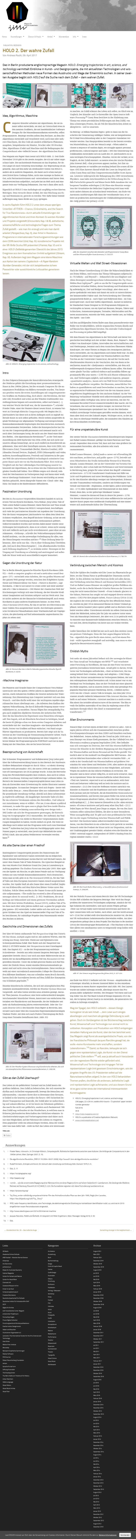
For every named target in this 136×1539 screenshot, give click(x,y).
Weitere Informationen (108, 1535)
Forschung (51, 1281)
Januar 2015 (97, 1439)
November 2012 (98, 1514)
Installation (51, 1321)
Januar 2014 (97, 1477)
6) (8, 837)
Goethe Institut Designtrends (12, 1326)
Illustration (51, 1276)
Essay (50, 1297)
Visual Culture (52, 1358)
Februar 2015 (97, 1436)
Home (4, 36)
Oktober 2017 (97, 1339)
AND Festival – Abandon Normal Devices (15, 1257)
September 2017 (98, 1342)
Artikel (49, 36)
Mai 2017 (96, 1351)
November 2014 (98, 1445)
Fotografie (51, 1315)
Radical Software (8, 1354)
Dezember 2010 (98, 1527)
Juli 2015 (96, 1420)
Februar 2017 (97, 1361)
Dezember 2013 (98, 1480)
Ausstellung (52, 1254)
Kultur (50, 1309)
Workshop (51, 1294)
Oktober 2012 (97, 1517)
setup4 (5, 1363)
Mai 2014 (96, 1464)
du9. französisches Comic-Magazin (13, 1311)
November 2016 (98, 1370)
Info (74, 36)
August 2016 (97, 1380)
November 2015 (98, 1408)
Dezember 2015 (98, 1405)
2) (45, 436)
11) (84, 711)
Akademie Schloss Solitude (11, 1254)
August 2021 (97, 1251)
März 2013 (96, 1508)
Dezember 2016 (98, 1367)
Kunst (50, 1312)
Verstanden (125, 1535)
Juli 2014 (96, 1458)
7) (27, 980)
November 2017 (98, 1336)
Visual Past (6, 1391)
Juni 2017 (96, 1348)
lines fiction (6, 1341)
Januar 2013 (97, 1511)
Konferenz (51, 1284)
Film (49, 1303)
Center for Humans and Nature (12, 1276)
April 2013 (96, 1505)
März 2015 (96, 1433)
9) (92, 282)
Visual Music (52, 1361)
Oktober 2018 (97, 1301)
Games (50, 1269)
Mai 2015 (96, 1426)
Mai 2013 (96, 1502)
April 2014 (96, 1467)
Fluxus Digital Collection (10, 1320)
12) (87, 1047)
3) (40, 539)
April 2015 (96, 1430)
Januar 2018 (97, 1329)
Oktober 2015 (97, 1411)
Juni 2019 (96, 1276)
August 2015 (97, 1417)
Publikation (8, 45)
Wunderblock (64, 36)
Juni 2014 (96, 1461)
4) (29, 548)
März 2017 (96, 1358)
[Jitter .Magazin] (68, 17)
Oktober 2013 (97, 1486)
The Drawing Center (9, 1373)
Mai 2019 (96, 1279)
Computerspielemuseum (10, 1292)
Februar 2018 (97, 1326)
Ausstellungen (16, 36)
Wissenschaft (52, 1343)
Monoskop (6, 1348)
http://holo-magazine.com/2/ (87, 1114)
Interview (51, 1306)
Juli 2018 (96, 1311)
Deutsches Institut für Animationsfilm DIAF (16, 1301)
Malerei (50, 1331)
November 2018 (98, 1298)
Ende (35, 199)
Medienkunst (52, 1334)
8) (86, 117)
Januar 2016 (97, 1402)
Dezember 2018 (98, 1295)
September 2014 (98, 1452)
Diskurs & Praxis (34, 36)
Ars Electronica (7, 1264)
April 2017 (96, 1354)
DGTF (4, 1304)
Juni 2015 (96, 1423)
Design (50, 1264)
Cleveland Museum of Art (10, 1286)
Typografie (51, 1355)
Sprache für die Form (9, 1366)
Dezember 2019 (98, 1261)
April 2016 (96, 1392)
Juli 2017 (96, 1345)
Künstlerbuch (52, 1327)
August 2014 (97, 1455)
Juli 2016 (96, 1383)
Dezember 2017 (98, 1333)
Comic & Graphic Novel (55, 1266)
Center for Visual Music (10, 1279)
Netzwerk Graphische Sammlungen (14, 1351)
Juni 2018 (96, 1314)
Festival (50, 1300)
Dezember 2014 (98, 1442)
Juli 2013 (96, 1495)
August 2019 (97, 1270)
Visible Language (8, 1382)
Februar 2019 (97, 1289)
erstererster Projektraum (10, 1314)
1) (53, 404)
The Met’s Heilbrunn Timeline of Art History (16, 1376)
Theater (50, 1352)
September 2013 (98, 1489)
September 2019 (98, 1267)
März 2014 (96, 1470)
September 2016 (98, 1376)
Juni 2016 (96, 1386)
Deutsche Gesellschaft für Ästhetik (13, 1298)
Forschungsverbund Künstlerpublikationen (16, 1323)
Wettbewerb (52, 1364)
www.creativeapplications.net (87, 1120)
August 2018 (97, 1308)
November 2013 (98, 1483)
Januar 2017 (97, 1364)
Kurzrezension (52, 1349)
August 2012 (97, 1524)
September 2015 (98, 1414)
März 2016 (96, 1395)
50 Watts (5, 1251)
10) (112, 661)
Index (84, 36)
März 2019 (96, 1286)
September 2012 (98, 1520)
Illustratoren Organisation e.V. (12, 1333)
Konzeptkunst (52, 1324)
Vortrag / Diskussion (54, 1291)
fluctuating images (8, 1317)
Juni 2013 (96, 1499)
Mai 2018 (96, 1317)
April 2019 (96, 1282)
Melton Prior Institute (9, 1344)
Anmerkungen (15, 1145)
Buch (49, 1257)
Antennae (6, 1261)
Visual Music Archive (9, 1388)
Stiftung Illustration (9, 1369)
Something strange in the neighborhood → (116, 1230)
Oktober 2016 (97, 1373)
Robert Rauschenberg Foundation (13, 1360)
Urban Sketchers (8, 1379)
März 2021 (96, 1254)
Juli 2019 (96, 1273)
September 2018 (98, 1304)
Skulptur (50, 1340)
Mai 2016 (96, 1389)
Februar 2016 (97, 1398)
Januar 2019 (97, 1292)
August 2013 (97, 1492)
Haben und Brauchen (9, 1329)
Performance (52, 1337)
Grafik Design (52, 1272)
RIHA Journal (7, 1357)
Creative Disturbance (9, 1295)
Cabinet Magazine (8, 1273)
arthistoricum (7, 1267)
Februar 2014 (97, 1474)
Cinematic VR (7, 1282)
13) (95, 1055)
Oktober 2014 (97, 1448)
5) (9, 828)
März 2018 (96, 1323)
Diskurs (50, 1279)
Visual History (7, 1385)
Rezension (17, 45)
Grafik (50, 1318)
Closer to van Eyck (8, 1289)
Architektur (51, 1251)
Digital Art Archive (8, 1308)
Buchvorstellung (53, 1261)
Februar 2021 (97, 1257)
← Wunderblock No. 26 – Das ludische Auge (20, 1230)
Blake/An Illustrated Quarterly (12, 1270)
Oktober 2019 (97, 1264)
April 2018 (96, 1320)
